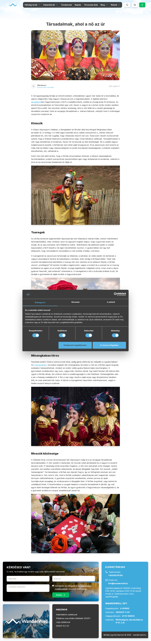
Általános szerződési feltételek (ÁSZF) (73, 618)
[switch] (62, 335)
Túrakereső (66, 5)
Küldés (59, 595)
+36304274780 (115, 575)
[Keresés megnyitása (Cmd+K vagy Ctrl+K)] (127, 4)
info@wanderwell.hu (118, 583)
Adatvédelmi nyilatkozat (66, 614)
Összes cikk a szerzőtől (45, 87)
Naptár (78, 5)
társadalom (36, 102)
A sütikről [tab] (111, 302)
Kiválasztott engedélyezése (75, 345)
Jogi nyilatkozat (63, 622)
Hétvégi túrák (31, 5)
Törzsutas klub (91, 5)
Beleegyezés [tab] (40, 302)
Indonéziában (40, 365)
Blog (103, 5)
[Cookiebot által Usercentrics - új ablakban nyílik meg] (115, 294)
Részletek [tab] (75, 302)
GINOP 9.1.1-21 (62, 626)
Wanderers (41, 85)
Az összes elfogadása (109, 345)
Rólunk (114, 5)
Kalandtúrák (49, 5)
